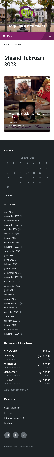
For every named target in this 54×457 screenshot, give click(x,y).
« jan (6, 194)
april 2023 (9, 259)
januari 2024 (10, 237)
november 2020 (11, 333)
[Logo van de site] (27, 20)
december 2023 (11, 242)
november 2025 (11, 216)
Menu (10, 36)
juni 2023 (8, 255)
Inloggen (8, 413)
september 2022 (12, 285)
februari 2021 (10, 320)
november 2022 (11, 277)
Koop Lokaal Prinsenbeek (27, 26)
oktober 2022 (10, 281)
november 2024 (11, 224)
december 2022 (11, 272)
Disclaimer (9, 423)
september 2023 (12, 251)
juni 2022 (8, 290)
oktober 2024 (10, 229)
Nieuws (18, 44)
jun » (12, 194)
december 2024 (11, 220)
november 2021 (11, 303)
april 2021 (9, 316)
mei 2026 (8, 211)
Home (6, 44)
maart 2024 (10, 233)
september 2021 (12, 307)
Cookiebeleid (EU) (12, 407)
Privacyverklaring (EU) (14, 418)
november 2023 (11, 246)
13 (47, 173)
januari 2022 (10, 298)
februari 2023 (10, 264)
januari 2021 (10, 325)
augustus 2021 (11, 312)
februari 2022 (10, 294)
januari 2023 (10, 268)
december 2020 (11, 329)
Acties (14, 125)
